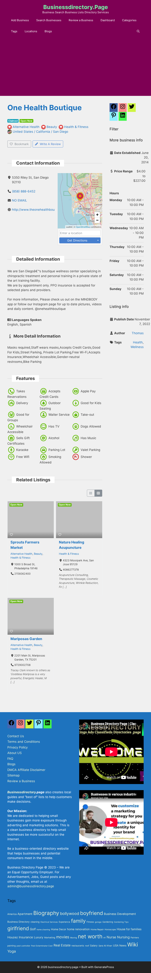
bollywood (69, 913)
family (78, 921)
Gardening (107, 922)
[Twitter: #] (132, 108)
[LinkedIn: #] (123, 117)
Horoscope (110, 929)
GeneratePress (104, 967)
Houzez (12, 937)
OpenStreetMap (83, 226)
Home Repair (97, 929)
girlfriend (18, 928)
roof (87, 945)
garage (98, 922)
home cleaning (43, 929)
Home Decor (58, 929)
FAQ (10, 758)
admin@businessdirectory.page (30, 886)
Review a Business (81, 20)
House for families (129, 929)
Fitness (90, 922)
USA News (119, 945)
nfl (104, 937)
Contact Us (15, 736)
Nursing (123, 937)
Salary (94, 945)
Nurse (111, 937)
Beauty (38, 553)
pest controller (23, 946)
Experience (64, 922)
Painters (135, 937)
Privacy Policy (17, 747)
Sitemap (13, 775)
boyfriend (91, 913)
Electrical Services (49, 922)
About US (14, 753)
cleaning (35, 921)
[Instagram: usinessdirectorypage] (123, 108)
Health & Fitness (20, 557)
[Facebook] (114, 108)
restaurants (77, 945)
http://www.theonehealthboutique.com (40, 209)
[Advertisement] (75, 68)
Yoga (11, 951)
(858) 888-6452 (23, 191)
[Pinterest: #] (114, 117)
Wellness (137, 347)
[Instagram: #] (20, 725)
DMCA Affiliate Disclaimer (26, 770)
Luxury (38, 937)
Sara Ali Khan (105, 945)
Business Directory (18, 921)
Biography (46, 913)
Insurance (26, 937)
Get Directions (77, 240)
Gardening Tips (121, 922)
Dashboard (108, 20)
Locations (31, 31)
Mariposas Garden (26, 639)
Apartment (24, 914)
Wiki (132, 944)
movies (62, 936)
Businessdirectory (21, 792)
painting (11, 945)
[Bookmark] (11, 534)
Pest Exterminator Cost (42, 946)
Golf (33, 929)
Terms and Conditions (23, 741)
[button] (97, 215)
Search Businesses (48, 20)
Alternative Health (21, 553)
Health (138, 342)
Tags (14, 31)
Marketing (49, 937)
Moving (73, 937)
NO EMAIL (19, 200)
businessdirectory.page (75, 7)
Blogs (48, 31)
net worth (90, 936)
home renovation (78, 929)
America (12, 914)
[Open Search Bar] (138, 31)
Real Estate (62, 945)
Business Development (120, 914)
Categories (129, 20)
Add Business (20, 20)
